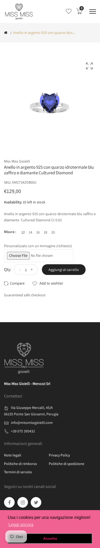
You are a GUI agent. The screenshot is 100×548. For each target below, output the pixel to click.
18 (45, 232)
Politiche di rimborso (20, 463)
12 (23, 232)
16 (38, 232)
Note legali (12, 455)
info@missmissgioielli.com (32, 422)
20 (53, 232)
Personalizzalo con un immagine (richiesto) (38, 245)
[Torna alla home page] (5, 32)
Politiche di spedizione (66, 463)
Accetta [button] (50, 538)
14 (30, 232)
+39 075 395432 (23, 431)
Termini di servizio (18, 472)
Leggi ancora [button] (21, 524)
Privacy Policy (59, 455)
